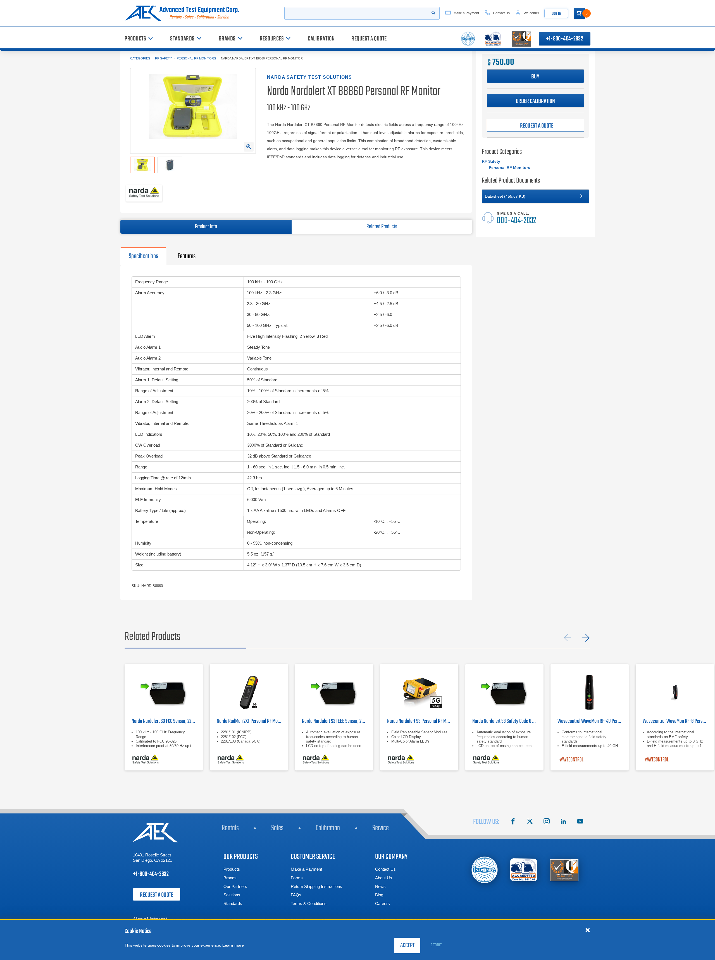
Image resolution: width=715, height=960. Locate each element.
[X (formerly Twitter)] (530, 822)
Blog (379, 894)
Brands (230, 877)
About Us (383, 877)
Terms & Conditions (308, 903)
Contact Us (385, 869)
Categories (140, 58)
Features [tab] (187, 256)
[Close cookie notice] (587, 930)
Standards (232, 903)
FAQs (296, 894)
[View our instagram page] (547, 822)
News (380, 886)
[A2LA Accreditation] (524, 870)
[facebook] (513, 822)
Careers (382, 903)
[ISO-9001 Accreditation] (564, 870)
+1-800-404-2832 (564, 39)
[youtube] (580, 822)
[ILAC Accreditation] (485, 870)
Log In (556, 14)
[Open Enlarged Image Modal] (249, 147)
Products (231, 869)
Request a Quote (156, 895)
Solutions (231, 894)
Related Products (381, 226)
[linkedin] (563, 822)
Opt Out (436, 945)
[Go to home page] (184, 13)
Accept (407, 945)
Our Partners (235, 886)
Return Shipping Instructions (316, 886)
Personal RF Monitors (196, 58)
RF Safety (163, 58)
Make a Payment (306, 869)
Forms (297, 877)
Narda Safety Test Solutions (309, 77)
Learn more (233, 945)
